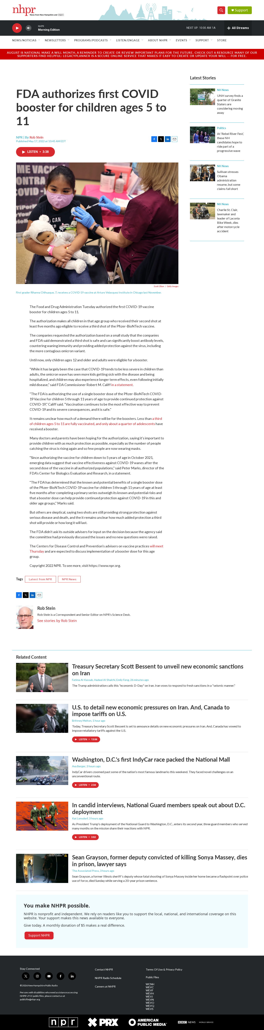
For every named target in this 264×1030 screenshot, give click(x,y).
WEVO (150, 1002)
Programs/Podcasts (91, 40)
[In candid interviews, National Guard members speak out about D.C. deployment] (42, 816)
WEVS (149, 1008)
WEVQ (150, 1005)
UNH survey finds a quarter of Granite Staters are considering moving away (230, 104)
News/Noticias (24, 40)
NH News (223, 90)
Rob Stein (36, 137)
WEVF (149, 990)
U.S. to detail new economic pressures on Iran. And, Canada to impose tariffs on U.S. (151, 710)
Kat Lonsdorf (80, 818)
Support (241, 10)
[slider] (34, 28)
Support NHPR (39, 935)
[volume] (28, 28)
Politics (221, 128)
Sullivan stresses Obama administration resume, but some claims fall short (228, 180)
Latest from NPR (40, 579)
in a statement (122, 385)
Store (222, 40)
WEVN (150, 999)
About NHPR (158, 40)
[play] (17, 28)
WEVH (150, 993)
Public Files (152, 977)
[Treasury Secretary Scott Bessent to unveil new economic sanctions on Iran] (42, 677)
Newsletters (55, 40)
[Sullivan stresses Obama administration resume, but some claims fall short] (202, 173)
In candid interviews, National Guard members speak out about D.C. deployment (158, 808)
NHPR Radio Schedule (108, 978)
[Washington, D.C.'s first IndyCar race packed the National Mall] (42, 770)
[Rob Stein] (24, 617)
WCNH (150, 984)
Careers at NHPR (105, 986)
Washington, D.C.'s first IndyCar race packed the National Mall (151, 759)
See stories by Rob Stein (57, 620)
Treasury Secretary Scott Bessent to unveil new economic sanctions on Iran (157, 669)
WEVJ (149, 996)
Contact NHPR (104, 969)
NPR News (69, 579)
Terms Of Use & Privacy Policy (164, 969)
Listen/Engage (128, 40)
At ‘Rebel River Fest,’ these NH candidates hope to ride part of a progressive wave (230, 142)
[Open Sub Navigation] (39, 40)
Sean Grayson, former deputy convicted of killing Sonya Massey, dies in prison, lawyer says (159, 860)
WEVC (150, 987)
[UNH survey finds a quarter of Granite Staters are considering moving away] (202, 96)
